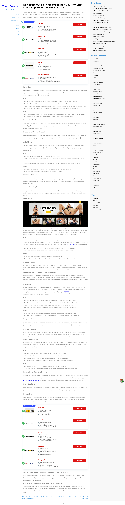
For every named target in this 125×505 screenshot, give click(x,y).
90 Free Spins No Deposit (99, 50)
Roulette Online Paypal (99, 15)
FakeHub (41, 407)
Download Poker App (98, 46)
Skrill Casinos (96, 171)
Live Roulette (96, 122)
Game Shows (96, 101)
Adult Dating (15, 20)
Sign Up (79, 24)
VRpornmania (70, 244)
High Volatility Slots (98, 103)
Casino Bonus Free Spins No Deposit (102, 32)
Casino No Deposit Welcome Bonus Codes (104, 41)
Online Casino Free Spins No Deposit (102, 29)
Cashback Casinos (98, 80)
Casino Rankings (97, 84)
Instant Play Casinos (98, 108)
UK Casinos (96, 180)
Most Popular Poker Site (99, 43)
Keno (94, 110)
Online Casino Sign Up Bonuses (101, 20)
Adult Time (42, 36)
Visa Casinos (96, 185)
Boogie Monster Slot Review (100, 22)
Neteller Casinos (97, 133)
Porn (17, 28)
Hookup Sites (15, 17)
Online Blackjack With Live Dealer (102, 11)
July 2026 (95, 198)
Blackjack (95, 75)
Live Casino (96, 117)
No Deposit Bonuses (98, 138)
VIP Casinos (96, 183)
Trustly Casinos (97, 178)
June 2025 (95, 205)
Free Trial (79, 49)
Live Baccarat (96, 115)
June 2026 (95, 200)
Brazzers (41, 48)
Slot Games (96, 173)
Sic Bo (94, 169)
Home (17, 14)
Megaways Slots (97, 131)
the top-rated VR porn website (31, 380)
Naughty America (43, 74)
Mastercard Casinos (98, 129)
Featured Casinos (97, 94)
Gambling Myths (97, 96)
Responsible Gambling (99, 152)
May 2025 (95, 207)
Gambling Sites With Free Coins (101, 39)
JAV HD (40, 24)
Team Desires (10, 6)
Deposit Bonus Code (98, 36)
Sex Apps (95, 157)
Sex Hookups (96, 164)
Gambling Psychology (98, 98)
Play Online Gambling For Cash (101, 25)
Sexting (17, 23)
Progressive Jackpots (98, 150)
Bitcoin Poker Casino (98, 34)
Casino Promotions (98, 82)
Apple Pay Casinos (98, 68)
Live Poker (95, 119)
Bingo (94, 73)
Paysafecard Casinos (98, 143)
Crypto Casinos (97, 87)
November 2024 (97, 210)
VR (18, 31)
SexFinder (66, 291)
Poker (94, 145)
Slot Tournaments (97, 176)
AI (18, 34)
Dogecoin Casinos (97, 91)
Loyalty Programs (97, 126)
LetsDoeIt (41, 432)
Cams (17, 26)
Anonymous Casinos (98, 66)
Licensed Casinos (97, 112)
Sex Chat (95, 159)
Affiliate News (96, 61)
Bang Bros (41, 62)
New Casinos (96, 136)
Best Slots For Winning (99, 18)
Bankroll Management (99, 70)
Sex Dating (96, 162)
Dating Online (96, 89)
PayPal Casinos (97, 141)
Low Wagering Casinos (99, 124)
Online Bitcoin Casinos (99, 6)
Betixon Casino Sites (98, 48)
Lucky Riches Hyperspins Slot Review (102, 8)
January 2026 (96, 203)
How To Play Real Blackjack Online (102, 27)
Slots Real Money (97, 13)
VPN (94, 187)
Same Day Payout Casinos (100, 155)
